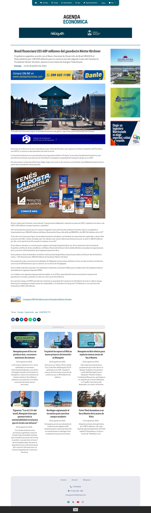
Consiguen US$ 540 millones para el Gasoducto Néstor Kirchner (47, 299)
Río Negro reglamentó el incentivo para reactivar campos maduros (58, 413)
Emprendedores (67, 3)
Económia (45, 3)
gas (36, 312)
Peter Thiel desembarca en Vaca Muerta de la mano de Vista (91, 413)
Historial (74, 480)
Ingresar (88, 480)
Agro (79, 3)
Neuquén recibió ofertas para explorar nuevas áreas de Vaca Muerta (91, 354)
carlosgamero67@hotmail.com (75, 495)
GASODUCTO (44, 312)
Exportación (29, 312)
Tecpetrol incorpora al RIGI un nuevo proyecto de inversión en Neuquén (58, 354)
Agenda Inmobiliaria (91, 3)
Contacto (63, 480)
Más (112, 3)
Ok (75, 509)
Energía (56, 3)
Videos (103, 3)
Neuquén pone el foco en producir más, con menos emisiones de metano (24, 354)
